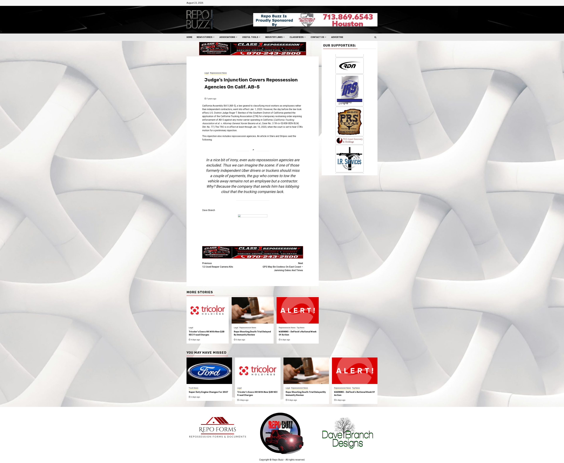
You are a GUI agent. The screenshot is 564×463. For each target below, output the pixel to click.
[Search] (375, 37)
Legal (206, 73)
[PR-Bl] (349, 149)
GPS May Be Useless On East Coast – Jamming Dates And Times (283, 267)
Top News (300, 328)
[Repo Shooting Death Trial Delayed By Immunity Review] (306, 370)
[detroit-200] (349, 96)
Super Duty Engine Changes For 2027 (208, 392)
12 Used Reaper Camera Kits (217, 265)
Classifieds (297, 37)
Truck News (193, 388)
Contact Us (317, 37)
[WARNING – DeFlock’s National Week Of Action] (354, 370)
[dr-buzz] (349, 123)
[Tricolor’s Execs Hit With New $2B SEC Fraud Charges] (258, 370)
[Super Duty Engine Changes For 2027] (209, 370)
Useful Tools (250, 37)
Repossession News (218, 73)
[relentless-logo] (349, 74)
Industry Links (274, 37)
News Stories (204, 37)
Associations (227, 37)
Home (189, 37)
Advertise (337, 37)
